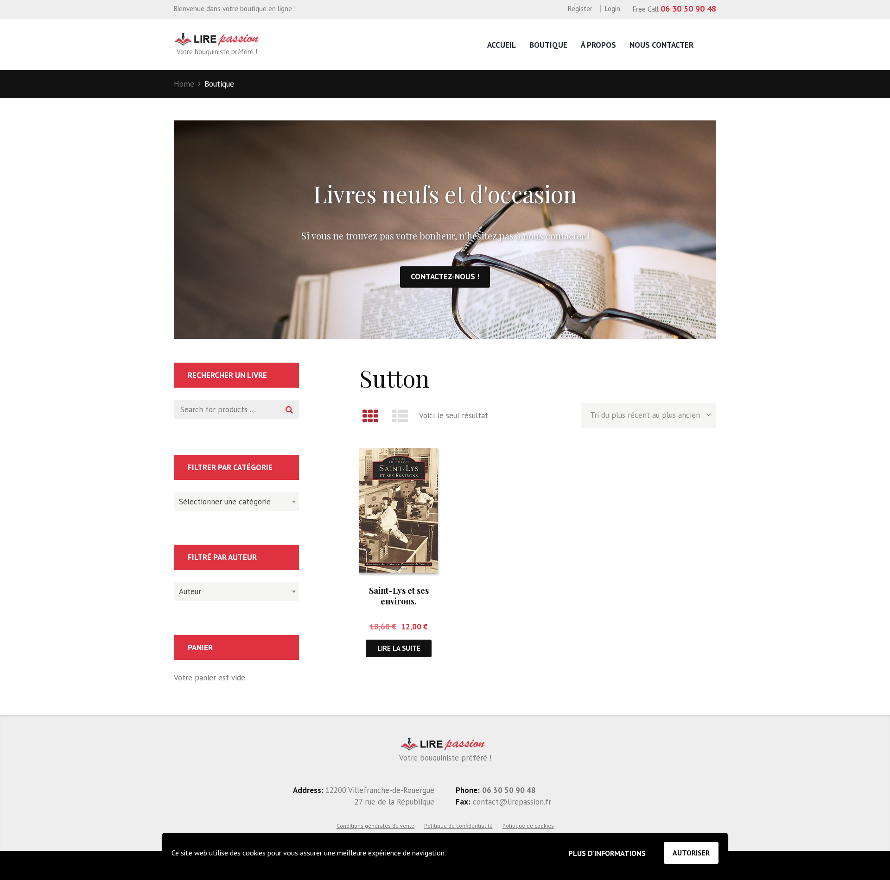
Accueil (501, 45)
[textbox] (234, 500)
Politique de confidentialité (458, 825)
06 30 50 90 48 (688, 8)
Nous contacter (661, 45)
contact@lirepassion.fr (510, 802)
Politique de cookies (528, 825)
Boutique (548, 45)
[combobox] (236, 501)
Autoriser (691, 852)
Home (184, 84)
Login (612, 8)
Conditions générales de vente (375, 825)
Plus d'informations (607, 853)
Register (580, 8)
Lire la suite (398, 648)
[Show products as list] (400, 416)
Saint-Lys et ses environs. (399, 596)
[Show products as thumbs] (370, 416)
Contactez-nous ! (445, 276)
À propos (598, 45)
